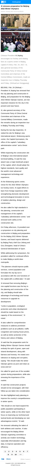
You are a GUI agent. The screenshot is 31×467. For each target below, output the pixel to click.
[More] (8, 459)
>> (21, 454)
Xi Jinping (19, 55)
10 (16, 454)
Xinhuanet (16, 2)
